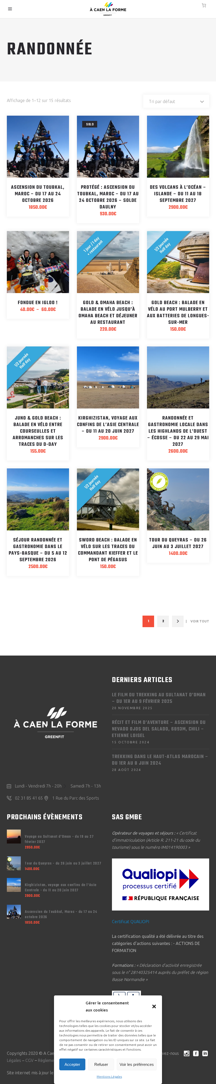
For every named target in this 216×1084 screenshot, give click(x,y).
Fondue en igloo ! (38, 303)
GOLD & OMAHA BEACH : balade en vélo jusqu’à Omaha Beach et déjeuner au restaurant (108, 312)
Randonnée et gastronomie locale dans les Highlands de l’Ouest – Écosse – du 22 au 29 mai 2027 (178, 431)
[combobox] (176, 101)
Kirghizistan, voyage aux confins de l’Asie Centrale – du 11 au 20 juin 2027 (108, 425)
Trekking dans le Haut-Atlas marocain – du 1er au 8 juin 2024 (160, 760)
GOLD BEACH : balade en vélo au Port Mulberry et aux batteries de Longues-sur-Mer (178, 312)
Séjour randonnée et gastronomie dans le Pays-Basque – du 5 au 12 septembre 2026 (38, 550)
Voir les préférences (137, 1064)
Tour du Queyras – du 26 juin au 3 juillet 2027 (178, 543)
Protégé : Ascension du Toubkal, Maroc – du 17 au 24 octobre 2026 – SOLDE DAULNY (108, 197)
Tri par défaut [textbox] (162, 101)
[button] (154, 1006)
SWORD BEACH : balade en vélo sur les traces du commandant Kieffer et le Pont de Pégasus (108, 550)
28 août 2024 (126, 769)
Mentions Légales (109, 1076)
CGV (29, 1060)
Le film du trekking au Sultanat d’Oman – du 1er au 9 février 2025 (159, 698)
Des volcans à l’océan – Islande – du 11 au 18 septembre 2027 (178, 194)
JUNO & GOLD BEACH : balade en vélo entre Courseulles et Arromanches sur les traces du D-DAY (38, 431)
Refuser (101, 1064)
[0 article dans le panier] (204, 5)
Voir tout (199, 621)
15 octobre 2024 (130, 742)
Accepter (72, 1064)
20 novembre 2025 (132, 708)
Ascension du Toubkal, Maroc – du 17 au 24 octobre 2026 (38, 194)
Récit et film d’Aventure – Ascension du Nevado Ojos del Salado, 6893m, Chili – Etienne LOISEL (159, 729)
